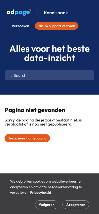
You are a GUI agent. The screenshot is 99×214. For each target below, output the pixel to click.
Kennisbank (56, 12)
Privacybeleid (40, 192)
